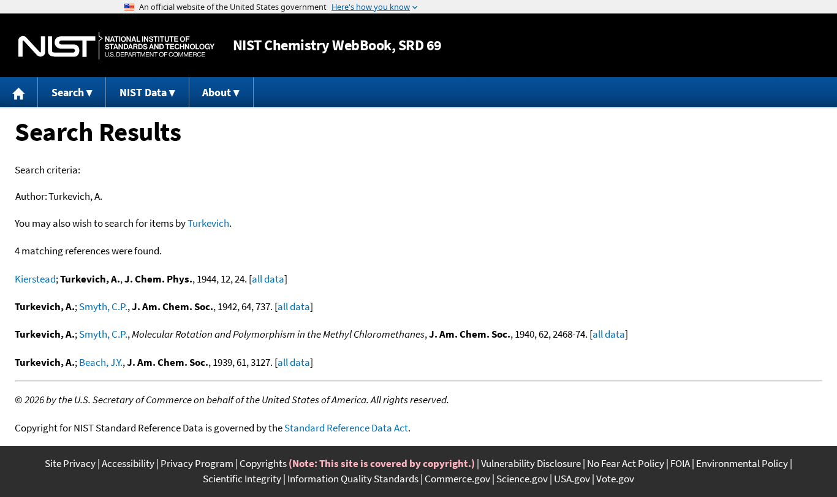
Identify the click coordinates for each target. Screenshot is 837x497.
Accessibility (128, 463)
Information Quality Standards (352, 478)
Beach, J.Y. (101, 362)
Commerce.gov (457, 478)
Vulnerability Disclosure (531, 463)
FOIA (680, 463)
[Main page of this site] (19, 92)
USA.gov (572, 478)
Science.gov (522, 478)
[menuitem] (19, 92)
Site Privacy (70, 463)
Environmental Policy (742, 463)
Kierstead (35, 279)
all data (268, 279)
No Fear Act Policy (625, 463)
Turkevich (208, 223)
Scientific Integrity (242, 478)
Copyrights (263, 463)
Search (67, 92)
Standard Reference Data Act (346, 427)
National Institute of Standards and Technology (116, 45)
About (216, 92)
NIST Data (143, 92)
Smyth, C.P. (103, 306)
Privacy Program (197, 463)
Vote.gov (615, 478)
